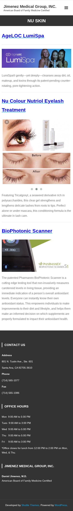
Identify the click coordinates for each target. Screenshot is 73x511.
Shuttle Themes (30, 505)
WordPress (61, 505)
